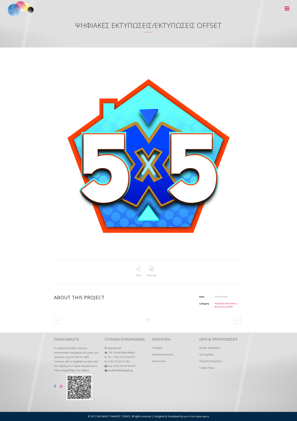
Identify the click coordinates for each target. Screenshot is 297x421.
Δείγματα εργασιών (163, 354)
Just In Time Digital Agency (196, 416)
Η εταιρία (157, 347)
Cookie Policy (206, 367)
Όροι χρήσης (206, 354)
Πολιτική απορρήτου (210, 361)
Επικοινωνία (159, 361)
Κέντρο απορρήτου (210, 347)
